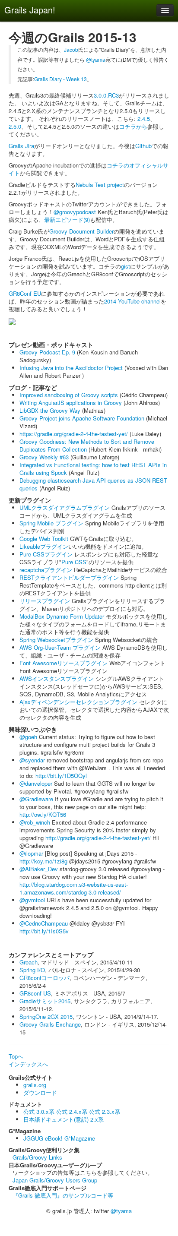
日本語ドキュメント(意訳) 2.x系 (63, 1119)
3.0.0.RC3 (106, 95)
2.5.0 (15, 126)
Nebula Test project (100, 184)
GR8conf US (35, 993)
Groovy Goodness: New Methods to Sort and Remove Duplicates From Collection (86, 445)
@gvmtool (32, 900)
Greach (28, 962)
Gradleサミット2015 (44, 1001)
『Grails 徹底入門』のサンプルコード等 (63, 1195)
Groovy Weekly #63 (44, 457)
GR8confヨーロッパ (44, 978)
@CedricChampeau (43, 923)
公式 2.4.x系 (71, 1111)
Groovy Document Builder (81, 231)
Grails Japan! (29, 9)
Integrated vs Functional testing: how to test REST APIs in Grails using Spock (93, 469)
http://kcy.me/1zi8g (43, 861)
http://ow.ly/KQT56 (42, 814)
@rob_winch (34, 822)
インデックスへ (28, 1064)
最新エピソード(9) (67, 219)
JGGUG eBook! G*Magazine (59, 1138)
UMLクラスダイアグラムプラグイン (64, 507)
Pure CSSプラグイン (46, 554)
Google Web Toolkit (43, 538)
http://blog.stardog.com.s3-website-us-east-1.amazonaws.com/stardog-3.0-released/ (73, 888)
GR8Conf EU (25, 293)
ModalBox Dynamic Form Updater (61, 616)
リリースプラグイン (44, 601)
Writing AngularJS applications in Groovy (70, 402)
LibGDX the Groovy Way (49, 410)
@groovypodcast (75, 212)
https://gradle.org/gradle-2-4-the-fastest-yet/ (73, 434)
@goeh (28, 737)
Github (143, 146)
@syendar (32, 760)
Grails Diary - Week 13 (60, 78)
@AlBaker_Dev (38, 869)
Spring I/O (32, 970)
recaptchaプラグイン (45, 570)
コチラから (133, 126)
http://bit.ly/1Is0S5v (44, 931)
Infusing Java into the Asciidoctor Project (71, 368)
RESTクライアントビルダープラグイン (69, 577)
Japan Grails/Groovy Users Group (55, 1180)
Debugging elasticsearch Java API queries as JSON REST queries (93, 484)
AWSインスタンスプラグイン (56, 678)
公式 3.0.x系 (38, 1111)
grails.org (34, 1085)
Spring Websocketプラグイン (56, 639)
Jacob (71, 49)
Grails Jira (21, 146)
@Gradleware (36, 799)
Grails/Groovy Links (37, 1157)
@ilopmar (31, 853)
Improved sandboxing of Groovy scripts (68, 395)
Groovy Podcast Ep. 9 (47, 352)
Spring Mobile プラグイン (51, 523)
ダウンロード (40, 1092)
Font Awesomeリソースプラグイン (63, 663)
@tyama (95, 59)
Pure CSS (73, 562)
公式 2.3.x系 (104, 1111)
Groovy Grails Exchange (50, 1024)
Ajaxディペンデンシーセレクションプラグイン (78, 702)
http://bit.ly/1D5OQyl (61, 775)
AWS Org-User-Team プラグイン (60, 647)
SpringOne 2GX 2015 (46, 1016)
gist (125, 266)
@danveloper (35, 783)
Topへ (16, 1056)
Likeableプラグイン (43, 546)
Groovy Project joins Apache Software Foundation (81, 418)
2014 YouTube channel (132, 301)
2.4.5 (143, 118)
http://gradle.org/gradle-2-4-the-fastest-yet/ (98, 838)
